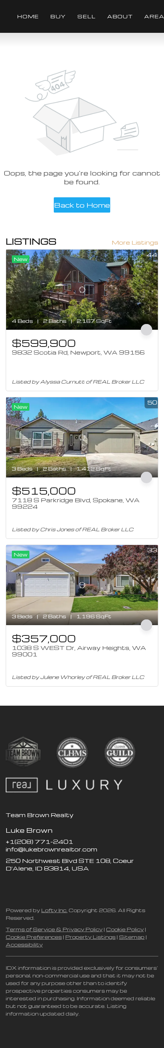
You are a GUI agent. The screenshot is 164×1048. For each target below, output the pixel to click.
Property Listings (90, 937)
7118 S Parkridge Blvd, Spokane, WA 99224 (76, 503)
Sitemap (132, 937)
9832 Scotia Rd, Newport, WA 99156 (78, 352)
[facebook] (11, 885)
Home (28, 16)
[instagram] (42, 885)
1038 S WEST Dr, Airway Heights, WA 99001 (79, 651)
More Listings (135, 242)
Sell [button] (86, 16)
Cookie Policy (125, 929)
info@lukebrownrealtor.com (51, 849)
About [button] (120, 16)
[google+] (72, 885)
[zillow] (26, 885)
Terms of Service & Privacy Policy (54, 929)
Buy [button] (58, 16)
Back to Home (82, 204)
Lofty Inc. (54, 910)
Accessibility (24, 944)
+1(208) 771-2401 (39, 841)
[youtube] (57, 885)
